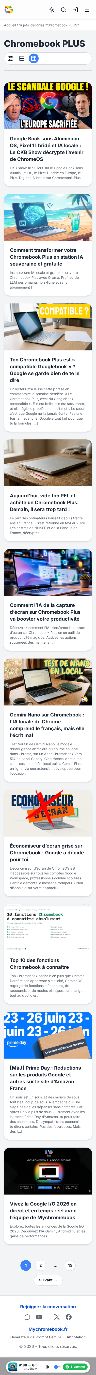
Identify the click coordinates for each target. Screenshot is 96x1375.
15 (70, 1265)
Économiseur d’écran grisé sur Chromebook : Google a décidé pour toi (47, 852)
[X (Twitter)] (57, 1317)
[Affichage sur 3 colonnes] (34, 58)
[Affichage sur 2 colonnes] (22, 58)
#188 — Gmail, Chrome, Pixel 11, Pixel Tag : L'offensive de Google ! (30, 1365)
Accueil (10, 25)
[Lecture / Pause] (47, 1367)
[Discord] (27, 1317)
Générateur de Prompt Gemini (35, 1337)
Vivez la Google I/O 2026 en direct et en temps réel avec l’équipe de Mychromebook (43, 1210)
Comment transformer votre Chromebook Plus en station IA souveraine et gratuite (46, 257)
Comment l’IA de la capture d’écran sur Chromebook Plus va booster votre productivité (45, 612)
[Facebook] (69, 1317)
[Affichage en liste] (10, 58)
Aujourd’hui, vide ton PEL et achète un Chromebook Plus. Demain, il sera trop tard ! (44, 502)
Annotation (76, 1337)
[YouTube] (39, 1317)
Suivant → (48, 1280)
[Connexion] (75, 10)
